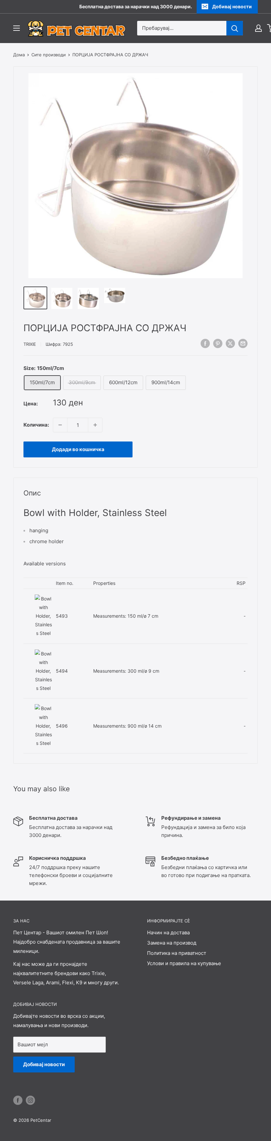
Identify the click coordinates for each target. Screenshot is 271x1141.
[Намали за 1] (60, 425)
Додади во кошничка (78, 449)
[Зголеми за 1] (95, 425)
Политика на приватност (176, 953)
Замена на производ (171, 943)
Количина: (36, 425)
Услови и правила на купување (184, 963)
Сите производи (48, 54)
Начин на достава (168, 932)
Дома (19, 54)
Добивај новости (232, 6)
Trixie (29, 344)
